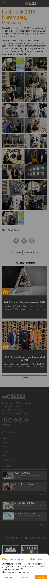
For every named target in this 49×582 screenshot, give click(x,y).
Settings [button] (24, 577)
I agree (41, 577)
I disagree (8, 577)
